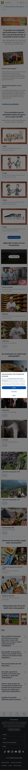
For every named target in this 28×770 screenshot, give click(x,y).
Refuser (14, 395)
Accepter (14, 387)
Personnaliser (14, 391)
